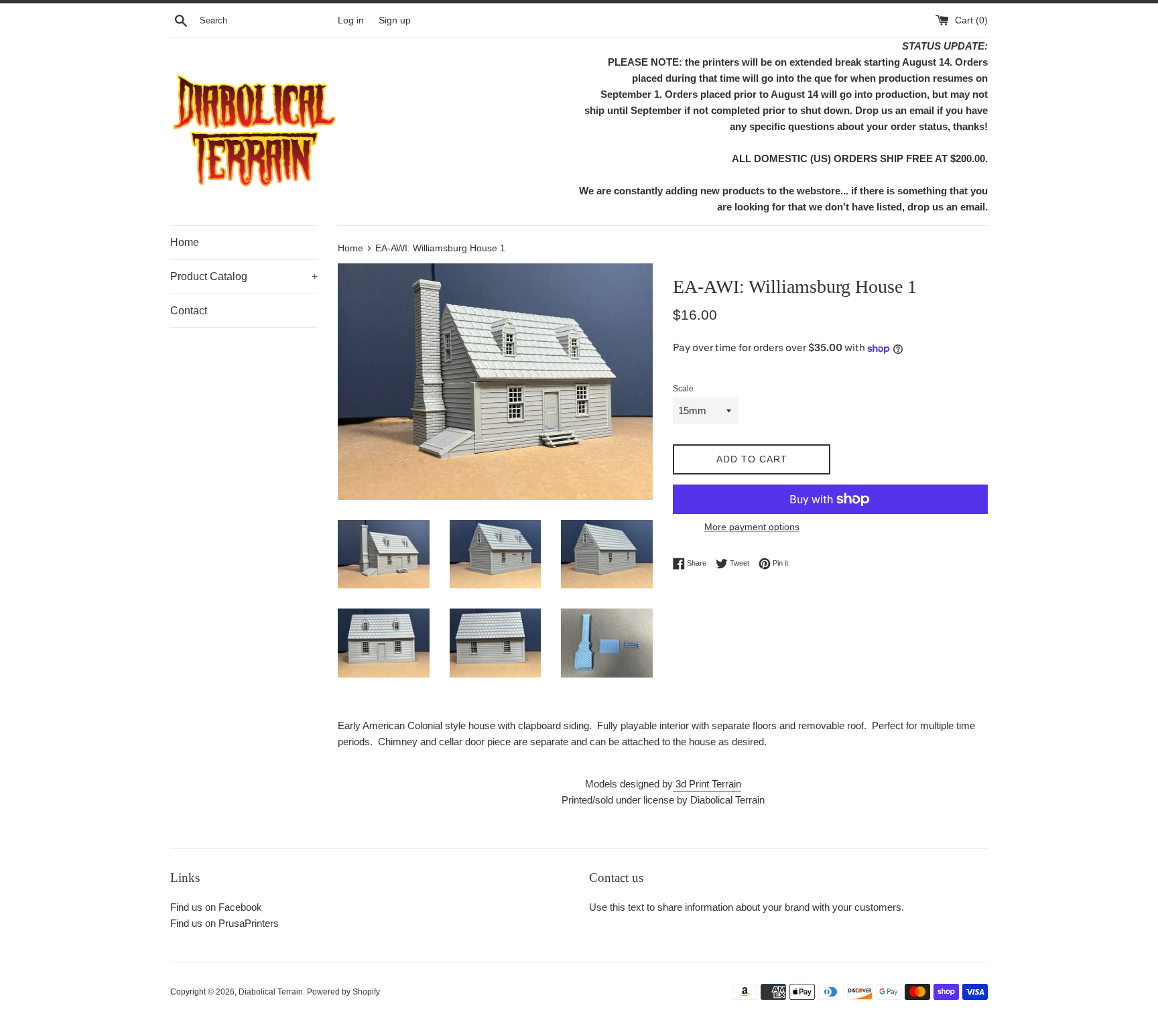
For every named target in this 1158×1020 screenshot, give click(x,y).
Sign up (395, 20)
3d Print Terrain (707, 783)
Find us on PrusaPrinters (224, 923)
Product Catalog (244, 276)
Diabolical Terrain (271, 992)
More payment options (751, 526)
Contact (188, 310)
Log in (351, 20)
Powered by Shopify (343, 992)
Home (184, 242)
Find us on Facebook (216, 907)
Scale (683, 388)
